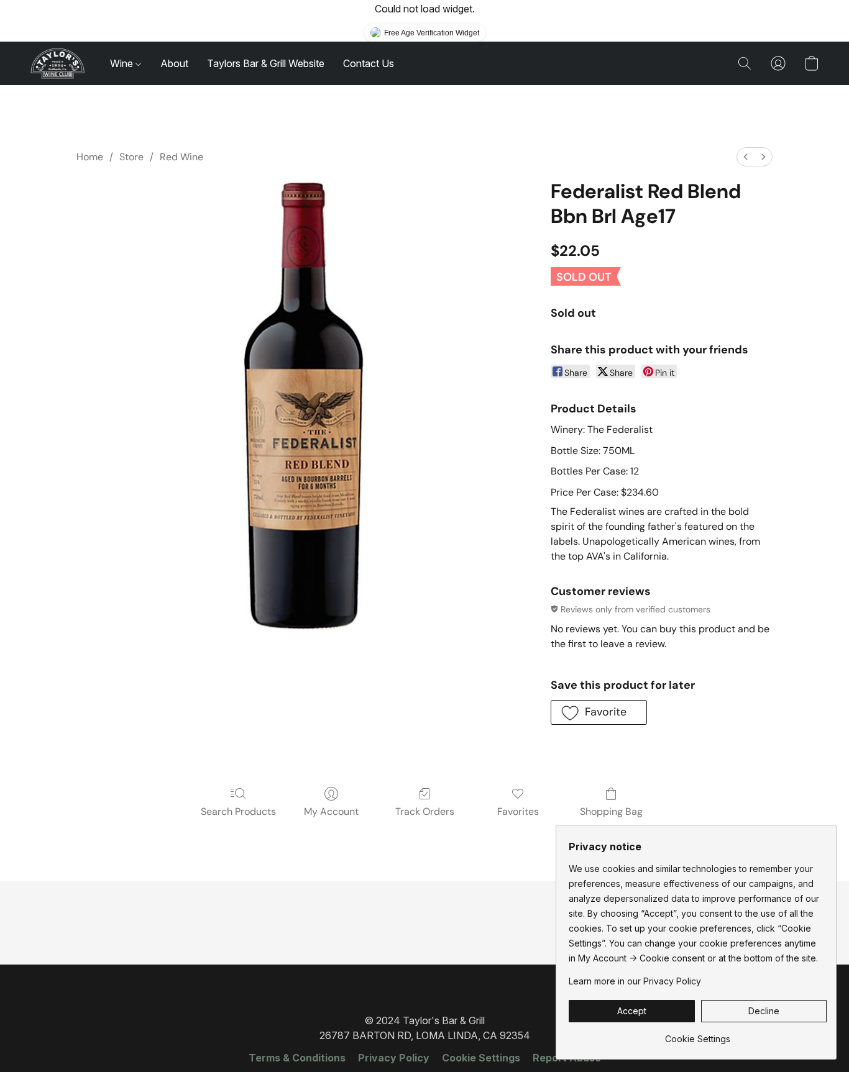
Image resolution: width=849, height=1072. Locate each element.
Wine (122, 63)
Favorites (518, 811)
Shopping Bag (611, 811)
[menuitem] (746, 157)
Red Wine (181, 156)
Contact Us (368, 63)
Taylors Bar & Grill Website (265, 63)
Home (89, 156)
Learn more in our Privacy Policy (635, 981)
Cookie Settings (481, 1058)
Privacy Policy (393, 1058)
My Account (331, 811)
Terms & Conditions (297, 1058)
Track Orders (424, 811)
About (174, 63)
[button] (57, 63)
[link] (698, 1034)
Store (131, 156)
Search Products (238, 811)
